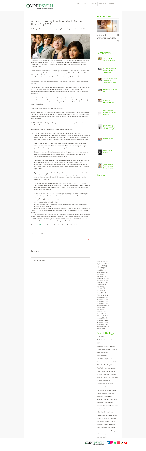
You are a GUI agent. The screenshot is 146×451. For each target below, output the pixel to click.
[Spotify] (115, 442)
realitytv (107, 421)
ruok (98, 427)
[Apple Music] (118, 442)
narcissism (105, 409)
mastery (106, 399)
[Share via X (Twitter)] (37, 233)
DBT (98, 343)
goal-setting (100, 390)
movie (117, 406)
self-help (112, 431)
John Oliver (104, 352)
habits (114, 390)
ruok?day (104, 427)
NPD (111, 358)
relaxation (100, 424)
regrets (113, 421)
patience (110, 412)
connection (106, 377)
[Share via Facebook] (32, 233)
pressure (109, 415)
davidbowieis (101, 383)
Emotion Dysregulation (104, 349)
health (99, 393)
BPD (102, 336)
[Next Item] (115, 25)
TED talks (100, 365)
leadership (100, 396)
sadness (99, 431)
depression (109, 383)
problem (115, 415)
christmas (106, 374)
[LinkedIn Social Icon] (108, 442)
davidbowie (106, 380)
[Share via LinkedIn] (42, 233)
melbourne (100, 402)
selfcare (99, 434)
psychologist (112, 418)
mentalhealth (101, 406)
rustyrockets (111, 427)
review (106, 424)
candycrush (106, 371)
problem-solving (102, 418)
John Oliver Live (102, 355)
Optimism (100, 362)
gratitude (108, 390)
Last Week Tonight (102, 358)
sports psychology (102, 437)
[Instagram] (111, 442)
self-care (106, 431)
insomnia (111, 393)
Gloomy (114, 349)
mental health (109, 402)
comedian (113, 374)
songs (109, 434)
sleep (104, 434)
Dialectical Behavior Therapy (106, 346)
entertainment (108, 387)
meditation (113, 399)
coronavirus (114, 377)
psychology (100, 421)
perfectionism (101, 415)
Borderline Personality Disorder (106, 340)
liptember (100, 399)
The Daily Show (109, 365)
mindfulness (110, 406)
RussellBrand (108, 362)
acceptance (112, 368)
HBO (98, 352)
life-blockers (108, 396)
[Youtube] (125, 442)
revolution (112, 424)
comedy (99, 377)
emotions (99, 387)
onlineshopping (101, 412)
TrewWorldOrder (102, 368)
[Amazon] (122, 442)
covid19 (99, 380)
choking (99, 374)
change (113, 371)
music (98, 409)
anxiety (99, 371)
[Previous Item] (100, 25)
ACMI (98, 336)
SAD (114, 362)
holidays (104, 393)
